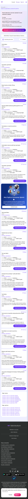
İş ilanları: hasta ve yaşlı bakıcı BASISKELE (11, 398)
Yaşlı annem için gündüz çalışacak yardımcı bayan (13, 313)
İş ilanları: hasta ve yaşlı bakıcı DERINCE (10, 401)
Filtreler (24, 39)
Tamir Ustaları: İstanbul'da (6, 462)
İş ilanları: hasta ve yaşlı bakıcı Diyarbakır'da (11, 410)
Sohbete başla (14, 206)
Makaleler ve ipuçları (14, 429)
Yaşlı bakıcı (4, 294)
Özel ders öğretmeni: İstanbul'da (8, 458)
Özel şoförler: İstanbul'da (6, 460)
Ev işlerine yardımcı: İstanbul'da (7, 445)
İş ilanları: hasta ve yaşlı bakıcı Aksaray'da (11, 415)
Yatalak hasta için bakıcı (7, 232)
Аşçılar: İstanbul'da (5, 450)
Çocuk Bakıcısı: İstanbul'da (6, 446)
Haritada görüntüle (8, 39)
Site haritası (14, 438)
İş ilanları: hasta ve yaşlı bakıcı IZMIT (9, 402)
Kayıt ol (22, 2)
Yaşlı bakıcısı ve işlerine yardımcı (9, 126)
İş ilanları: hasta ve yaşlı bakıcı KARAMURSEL (11, 400)
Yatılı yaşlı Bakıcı (5, 212)
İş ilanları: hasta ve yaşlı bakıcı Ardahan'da (11, 407)
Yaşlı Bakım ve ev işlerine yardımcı (9, 331)
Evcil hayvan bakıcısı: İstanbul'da (8, 452)
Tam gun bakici (5, 253)
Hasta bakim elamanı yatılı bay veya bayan (11, 145)
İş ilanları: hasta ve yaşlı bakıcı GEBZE (10, 395)
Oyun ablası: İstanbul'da (6, 456)
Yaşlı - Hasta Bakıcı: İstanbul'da (7, 448)
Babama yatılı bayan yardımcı (8, 351)
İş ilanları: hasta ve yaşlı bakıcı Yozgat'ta (10, 412)
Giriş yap (18, 2)
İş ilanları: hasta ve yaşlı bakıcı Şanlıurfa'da (11, 409)
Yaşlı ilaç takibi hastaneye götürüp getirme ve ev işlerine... (12, 106)
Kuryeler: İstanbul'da (5, 464)
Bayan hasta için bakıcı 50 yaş (8, 85)
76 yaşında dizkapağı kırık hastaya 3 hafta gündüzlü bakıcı (13, 372)
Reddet (10, 494)
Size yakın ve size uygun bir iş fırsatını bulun (14, 30)
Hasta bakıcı (4, 44)
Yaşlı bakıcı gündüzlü (6, 64)
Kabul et (17, 494)
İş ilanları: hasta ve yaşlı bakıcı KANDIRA (10, 397)
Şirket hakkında (14, 432)
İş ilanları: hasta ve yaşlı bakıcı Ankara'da (10, 413)
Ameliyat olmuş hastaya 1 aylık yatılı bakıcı (11, 273)
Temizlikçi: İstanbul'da (6, 454)
